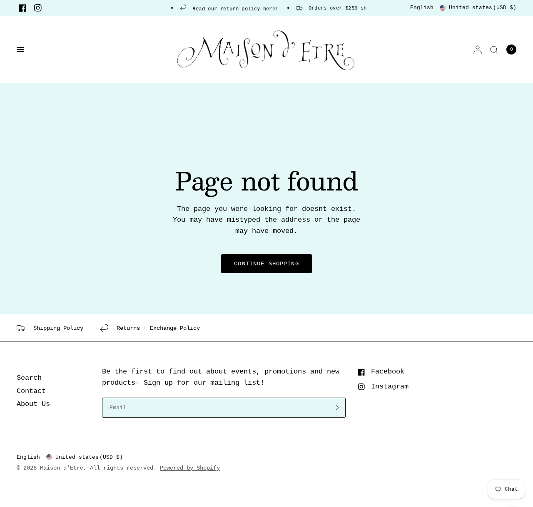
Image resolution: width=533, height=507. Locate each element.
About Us (33, 404)
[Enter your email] (337, 408)
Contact (31, 391)
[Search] (494, 49)
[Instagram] (38, 8)
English (421, 8)
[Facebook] (22, 8)
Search (29, 378)
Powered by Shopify (190, 468)
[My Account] (477, 49)
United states (482, 8)
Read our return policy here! (231, 9)
